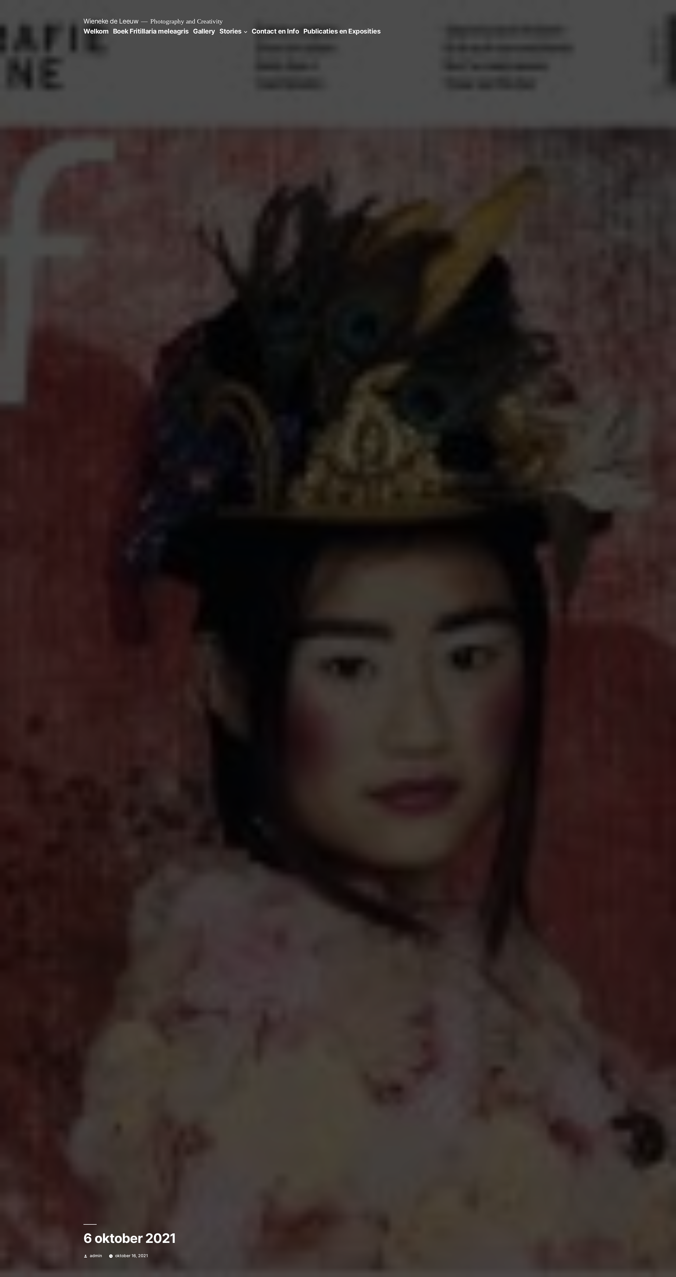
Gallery (204, 31)
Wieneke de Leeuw (110, 21)
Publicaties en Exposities (342, 31)
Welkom (96, 31)
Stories (230, 31)
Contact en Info (275, 31)
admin (96, 1255)
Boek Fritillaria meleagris (151, 31)
